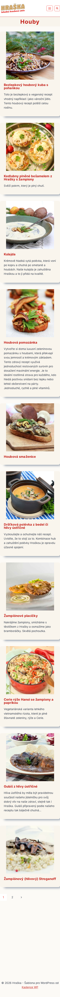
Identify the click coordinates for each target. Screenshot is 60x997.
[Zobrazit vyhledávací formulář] (57, 8)
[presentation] (30, 56)
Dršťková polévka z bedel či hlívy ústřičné (26, 526)
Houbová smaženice (20, 457)
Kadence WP (30, 987)
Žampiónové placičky (21, 616)
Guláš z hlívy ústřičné (20, 786)
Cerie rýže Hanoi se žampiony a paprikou (28, 701)
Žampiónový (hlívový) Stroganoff (30, 879)
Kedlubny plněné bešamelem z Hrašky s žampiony (28, 177)
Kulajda (10, 254)
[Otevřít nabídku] (49, 8)
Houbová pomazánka (20, 342)
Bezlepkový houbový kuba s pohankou (26, 86)
